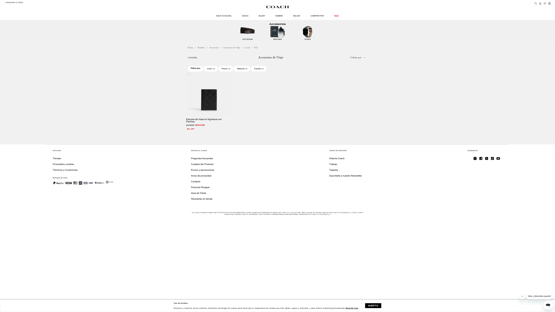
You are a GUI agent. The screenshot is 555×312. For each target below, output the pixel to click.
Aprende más (352, 308)
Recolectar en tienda (201, 198)
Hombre (279, 16)
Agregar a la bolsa (210, 113)
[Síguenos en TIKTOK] (492, 159)
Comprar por (317, 16)
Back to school (224, 16)
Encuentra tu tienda (14, 2)
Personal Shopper (200, 187)
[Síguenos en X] (486, 159)
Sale (336, 16)
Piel (256, 48)
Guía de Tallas (198, 193)
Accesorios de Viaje (231, 48)
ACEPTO (373, 305)
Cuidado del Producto (202, 164)
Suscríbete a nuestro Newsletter (345, 175)
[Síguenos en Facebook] (481, 159)
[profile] (540, 3)
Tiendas (57, 158)
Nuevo (245, 16)
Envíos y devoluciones (202, 170)
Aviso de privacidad (201, 175)
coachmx (190, 48)
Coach (247, 48)
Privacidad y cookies (63, 164)
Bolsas (296, 16)
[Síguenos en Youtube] (498, 159)
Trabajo (333, 164)
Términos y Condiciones (65, 170)
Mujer (262, 16)
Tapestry (333, 170)
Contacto (195, 181)
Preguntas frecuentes (202, 158)
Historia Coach (337, 158)
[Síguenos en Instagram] (475, 159)
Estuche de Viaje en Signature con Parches (204, 120)
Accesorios (277, 24)
